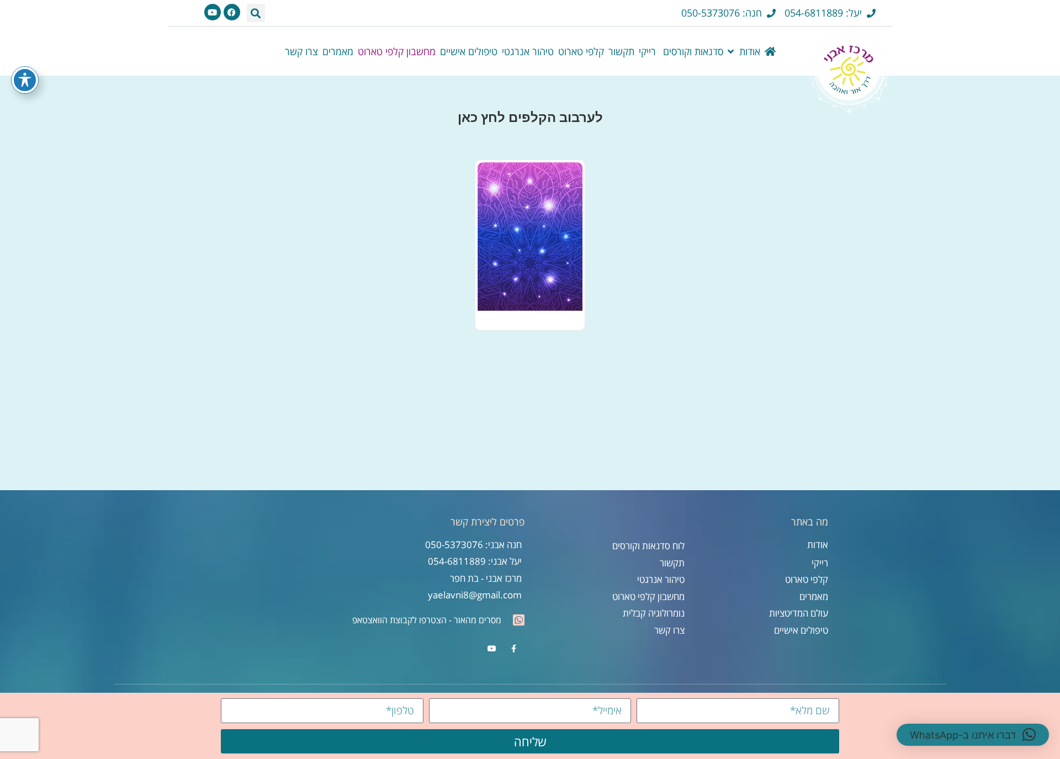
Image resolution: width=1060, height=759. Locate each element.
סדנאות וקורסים (691, 51)
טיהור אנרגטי (528, 51)
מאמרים (337, 51)
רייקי (647, 51)
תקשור (621, 51)
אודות (749, 51)
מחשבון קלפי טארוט (397, 51)
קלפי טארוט (581, 51)
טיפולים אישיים (468, 51)
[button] (256, 13)
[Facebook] (232, 12)
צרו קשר (301, 51)
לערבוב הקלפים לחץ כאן (530, 117)
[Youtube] (212, 12)
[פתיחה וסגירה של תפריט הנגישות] (25, 80)
